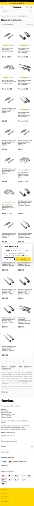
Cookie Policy (25, 255)
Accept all (23, 259)
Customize (9, 259)
